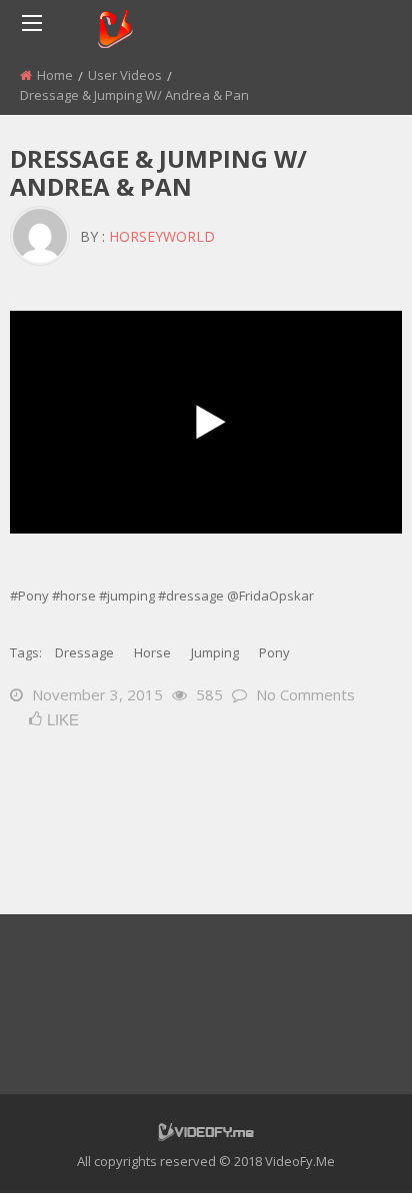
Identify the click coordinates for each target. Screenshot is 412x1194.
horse (152, 652)
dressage (84, 652)
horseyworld (162, 236)
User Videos (125, 75)
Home (55, 75)
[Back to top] (347, 1149)
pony (274, 652)
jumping (215, 652)
